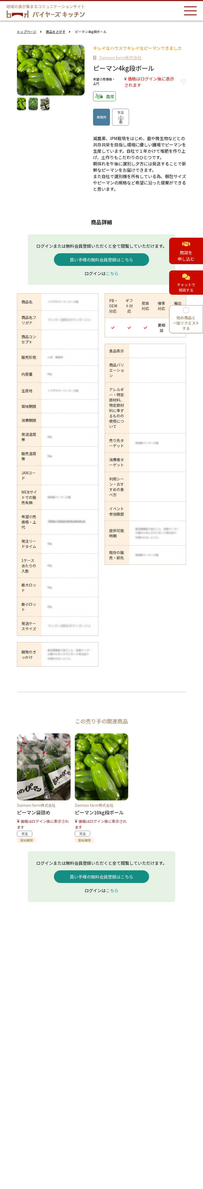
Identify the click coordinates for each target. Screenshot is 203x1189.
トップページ (26, 31)
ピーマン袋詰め (33, 812)
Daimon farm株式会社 (120, 57)
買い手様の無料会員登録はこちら (101, 259)
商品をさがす (56, 31)
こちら (112, 273)
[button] (78, 70)
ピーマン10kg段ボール (99, 812)
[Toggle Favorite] (183, 81)
